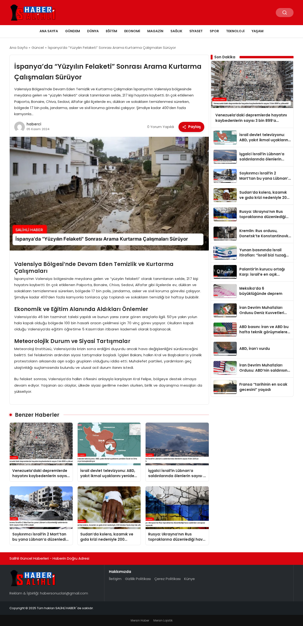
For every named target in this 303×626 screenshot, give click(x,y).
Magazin (155, 31)
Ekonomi (132, 31)
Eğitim (111, 31)
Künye (189, 578)
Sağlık (176, 31)
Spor (214, 31)
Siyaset (196, 31)
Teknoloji (235, 31)
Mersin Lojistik (163, 620)
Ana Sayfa (49, 31)
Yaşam (257, 31)
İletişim (115, 578)
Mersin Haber (140, 620)
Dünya (93, 31)
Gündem (72, 31)
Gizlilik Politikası (138, 578)
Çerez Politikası (167, 578)
